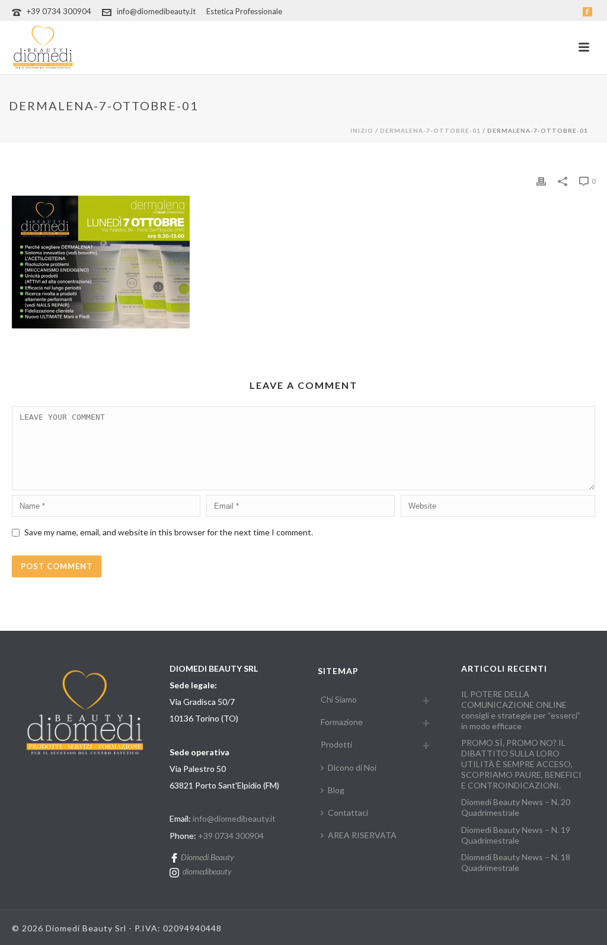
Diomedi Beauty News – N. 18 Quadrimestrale (515, 862)
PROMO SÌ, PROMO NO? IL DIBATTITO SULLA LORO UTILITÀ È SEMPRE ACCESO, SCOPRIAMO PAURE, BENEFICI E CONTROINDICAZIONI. (521, 764)
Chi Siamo (339, 699)
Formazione (342, 722)
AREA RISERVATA (362, 835)
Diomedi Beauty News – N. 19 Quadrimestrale (515, 835)
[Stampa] (541, 180)
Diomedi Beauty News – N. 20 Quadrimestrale (515, 807)
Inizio (361, 130)
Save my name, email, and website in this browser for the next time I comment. (168, 532)
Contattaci (348, 812)
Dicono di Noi (352, 767)
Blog (336, 790)
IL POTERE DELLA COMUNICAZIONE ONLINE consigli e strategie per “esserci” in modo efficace (520, 710)
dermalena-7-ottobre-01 (430, 130)
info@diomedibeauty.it (156, 11)
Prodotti (336, 744)
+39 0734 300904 (59, 11)
